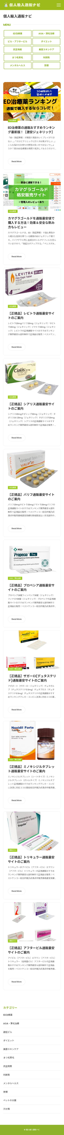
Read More (17, 161)
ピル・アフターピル (17, 41)
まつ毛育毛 (17, 57)
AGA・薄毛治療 (46, 33)
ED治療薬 (17, 33)
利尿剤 (46, 57)
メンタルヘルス (17, 65)
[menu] (59, 5)
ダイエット (46, 41)
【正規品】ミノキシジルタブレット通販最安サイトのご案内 (31, 769)
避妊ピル (12, 850)
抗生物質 (17, 49)
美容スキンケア (46, 49)
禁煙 (46, 65)
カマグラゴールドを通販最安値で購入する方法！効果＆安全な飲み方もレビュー (31, 222)
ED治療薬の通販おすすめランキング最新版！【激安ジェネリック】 (31, 129)
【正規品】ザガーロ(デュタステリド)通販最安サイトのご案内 (32, 678)
